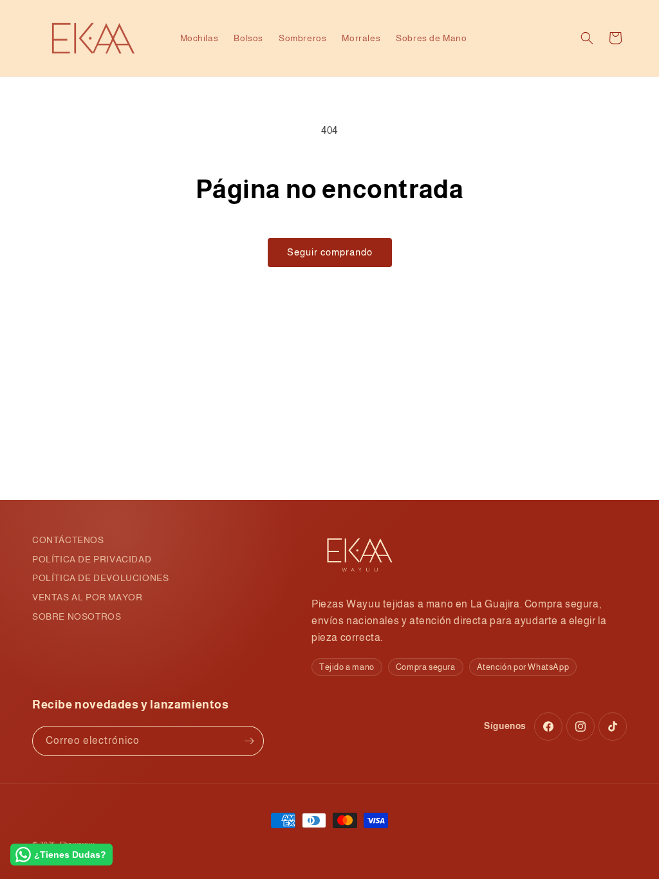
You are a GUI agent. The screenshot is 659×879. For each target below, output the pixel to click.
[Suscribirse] (249, 741)
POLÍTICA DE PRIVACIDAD (91, 559)
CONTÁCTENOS (68, 540)
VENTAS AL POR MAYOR (87, 597)
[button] (587, 38)
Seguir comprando (330, 251)
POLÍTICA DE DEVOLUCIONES (100, 578)
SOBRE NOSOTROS (76, 616)
